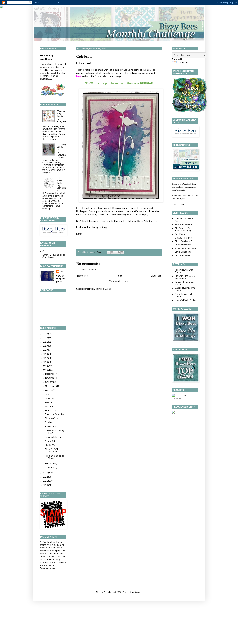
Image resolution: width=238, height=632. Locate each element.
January (49, 467)
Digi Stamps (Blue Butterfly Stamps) (183, 229)
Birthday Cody (51, 418)
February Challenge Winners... (54, 457)
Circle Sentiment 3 (183, 241)
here (156, 221)
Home (119, 276)
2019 (45, 350)
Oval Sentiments (182, 255)
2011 (45, 481)
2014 (45, 370)
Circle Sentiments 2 (184, 245)
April (47, 406)
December (50, 374)
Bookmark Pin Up (53, 437)
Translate (183, 62)
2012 (45, 477)
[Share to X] (115, 252)
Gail (44, 251)
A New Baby (50, 441)
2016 (45, 362)
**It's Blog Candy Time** (61, 147)
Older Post (156, 276)
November (50, 378)
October (49, 382)
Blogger (138, 592)
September (50, 386)
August (48, 390)
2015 (45, 366)
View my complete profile (60, 279)
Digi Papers (180, 234)
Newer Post (82, 276)
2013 (45, 472)
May (47, 402)
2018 (45, 354)
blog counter (176, 398)
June (48, 398)
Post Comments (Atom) (100, 289)
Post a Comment (88, 269)
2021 (45, 342)
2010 (45, 485)
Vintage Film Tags (183, 238)
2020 (45, 346)
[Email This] (109, 252)
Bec (62, 271)
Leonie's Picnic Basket (185, 300)
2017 (45, 358)
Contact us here (178, 204)
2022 (45, 337)
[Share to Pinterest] (122, 252)
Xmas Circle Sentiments (186, 248)
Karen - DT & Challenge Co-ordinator (53, 256)
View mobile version (119, 281)
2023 (45, 333)
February (49, 463)
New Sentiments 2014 (185, 224)
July (47, 394)
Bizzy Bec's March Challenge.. (53, 450)
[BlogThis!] (112, 252)
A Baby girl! (50, 426)
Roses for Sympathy (54, 414)
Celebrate (84, 56)
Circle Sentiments (183, 252)
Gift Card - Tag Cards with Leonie (185, 277)
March (48, 410)
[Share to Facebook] (119, 252)
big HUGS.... (51, 445)
